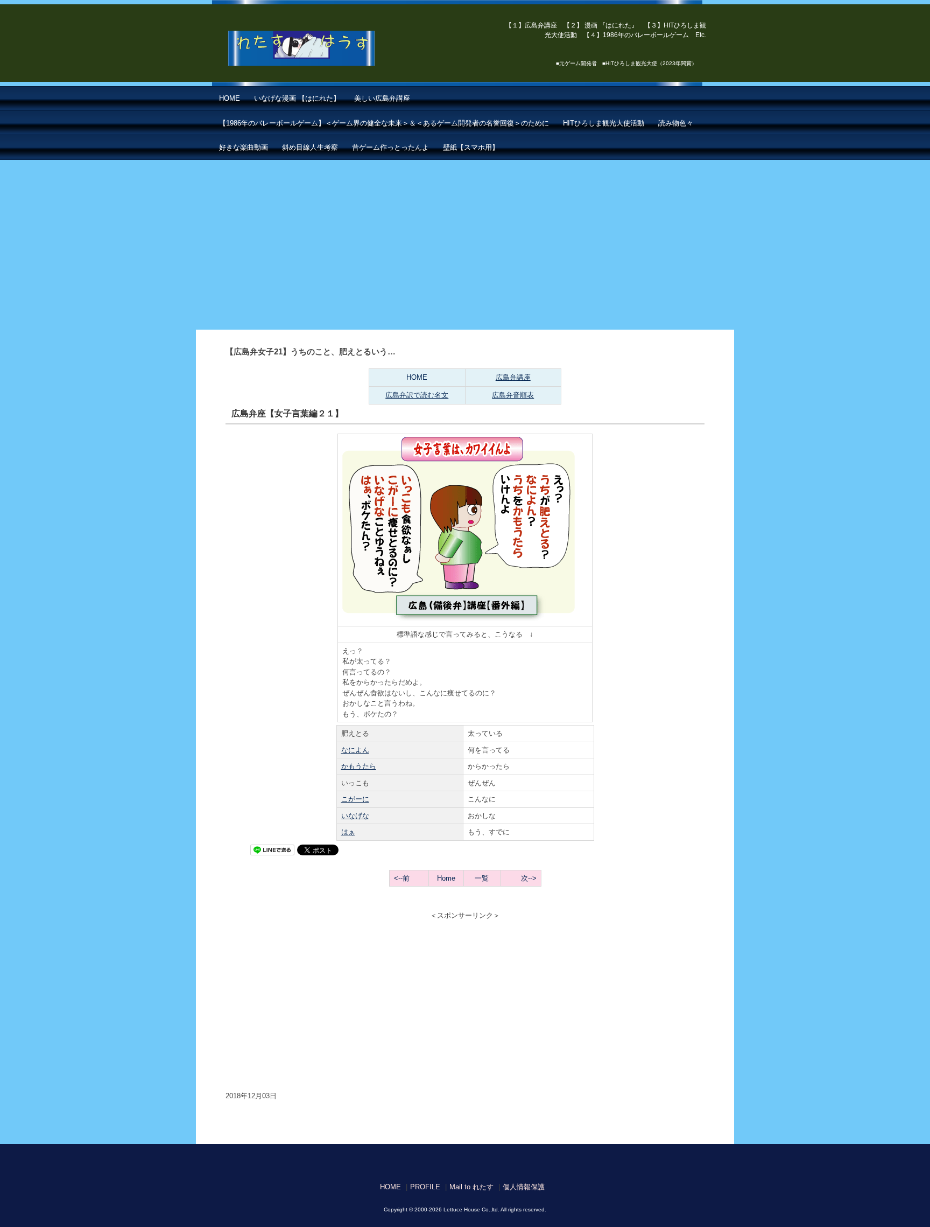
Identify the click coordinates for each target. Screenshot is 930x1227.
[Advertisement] (465, 240)
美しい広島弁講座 (382, 98)
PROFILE (425, 1187)
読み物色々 (675, 123)
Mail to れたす (471, 1187)
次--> (529, 878)
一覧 (482, 878)
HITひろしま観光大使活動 (603, 123)
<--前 (402, 878)
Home (446, 878)
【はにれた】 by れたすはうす (325, 48)
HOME (229, 98)
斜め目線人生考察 (310, 147)
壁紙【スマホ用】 (471, 147)
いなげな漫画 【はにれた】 (297, 98)
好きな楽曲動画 (243, 147)
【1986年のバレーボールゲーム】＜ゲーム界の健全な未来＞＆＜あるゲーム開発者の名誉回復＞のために (384, 123)
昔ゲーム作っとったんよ (390, 147)
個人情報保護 (524, 1187)
